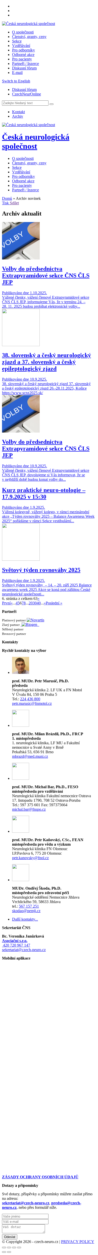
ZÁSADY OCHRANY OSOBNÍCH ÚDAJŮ (40, 1177)
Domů (7, 198)
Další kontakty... (25, 919)
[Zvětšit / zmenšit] (19, 1247)
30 (35, 603)
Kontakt (18, 112)
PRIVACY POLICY (77, 1242)
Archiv (17, 116)
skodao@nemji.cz (26, 911)
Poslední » (54, 603)
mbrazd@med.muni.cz (30, 756)
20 (31, 603)
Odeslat (9, 1237)
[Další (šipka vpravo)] (9, 1252)
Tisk (6, 203)
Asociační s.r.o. (14, 941)
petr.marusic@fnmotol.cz (32, 703)
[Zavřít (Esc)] (4, 1247)
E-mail (17, 72)
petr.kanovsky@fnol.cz (30, 858)
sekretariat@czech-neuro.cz (24, 950)
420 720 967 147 (16, 945)
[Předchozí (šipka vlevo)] (4, 1252)
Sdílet (14, 203)
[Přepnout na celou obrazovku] (14, 1247)
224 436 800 (30, 699)
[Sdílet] (9, 1247)
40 (39, 603)
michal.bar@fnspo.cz (29, 809)
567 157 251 (29, 906)
